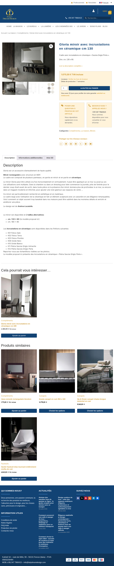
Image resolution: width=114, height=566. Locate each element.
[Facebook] (78, 498)
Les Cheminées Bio (64, 26)
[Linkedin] (93, 498)
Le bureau (32, 26)
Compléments (22, 33)
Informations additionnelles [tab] (31, 158)
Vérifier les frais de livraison (78, 79)
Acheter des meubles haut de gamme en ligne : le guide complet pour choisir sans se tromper (46, 502)
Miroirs (92, 131)
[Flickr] (97, 498)
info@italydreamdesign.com (35, 562)
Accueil (4, 33)
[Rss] (89, 498)
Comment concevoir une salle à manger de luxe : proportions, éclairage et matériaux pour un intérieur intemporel (46, 520)
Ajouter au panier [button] (19, 335)
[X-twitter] (82, 498)
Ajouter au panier (89, 88)
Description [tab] (10, 158)
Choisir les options (57, 411)
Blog (105, 26)
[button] (93, 11)
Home (9, 26)
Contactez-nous (7, 531)
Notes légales (6, 523)
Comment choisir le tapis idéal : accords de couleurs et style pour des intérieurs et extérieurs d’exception (46, 541)
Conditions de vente (9, 520)
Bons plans (95, 26)
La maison (17, 26)
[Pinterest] (86, 498)
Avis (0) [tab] (49, 158)
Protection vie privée (9, 528)
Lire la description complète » (70, 66)
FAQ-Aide (5, 525)
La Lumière (46, 26)
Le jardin (81, 26)
